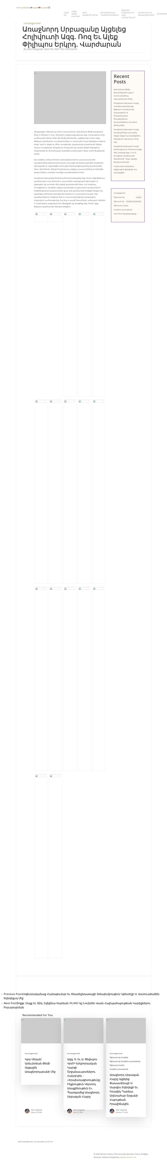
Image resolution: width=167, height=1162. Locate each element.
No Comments (69, 49)
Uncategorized (32, 23)
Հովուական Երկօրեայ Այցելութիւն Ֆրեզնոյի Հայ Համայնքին (125, 169)
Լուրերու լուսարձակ (123, 209)
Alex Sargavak (35, 49)
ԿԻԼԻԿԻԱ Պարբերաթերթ (125, 214)
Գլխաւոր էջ (127, 201)
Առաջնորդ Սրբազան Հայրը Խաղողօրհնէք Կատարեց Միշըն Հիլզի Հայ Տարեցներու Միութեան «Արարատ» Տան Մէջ (127, 135)
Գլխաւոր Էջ (127, 197)
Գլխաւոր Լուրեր (121, 205)
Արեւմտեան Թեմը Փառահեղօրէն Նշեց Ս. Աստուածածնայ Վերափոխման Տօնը (124, 94)
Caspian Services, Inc (128, 1157)
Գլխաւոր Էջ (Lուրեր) (119, 1057)
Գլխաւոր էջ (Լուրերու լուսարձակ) (125, 1061)
